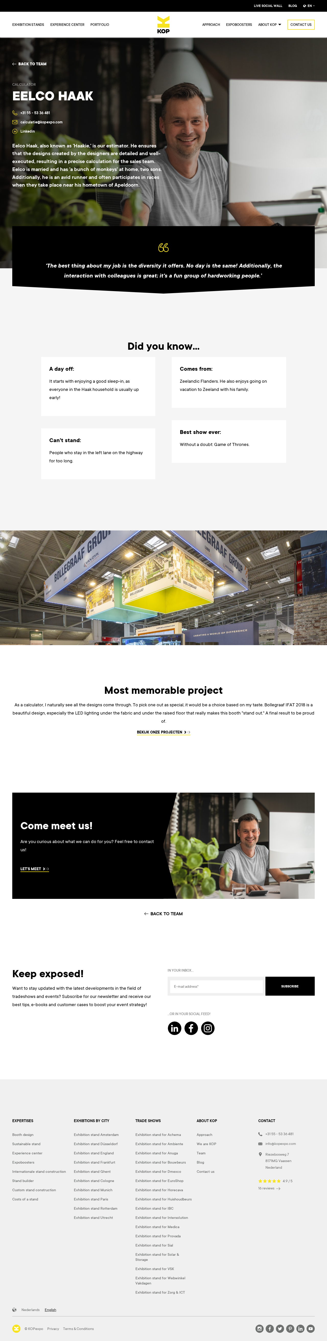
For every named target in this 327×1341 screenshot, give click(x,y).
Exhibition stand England (94, 1153)
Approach (211, 25)
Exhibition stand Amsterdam (96, 1135)
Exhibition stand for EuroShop (159, 1181)
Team (201, 1153)
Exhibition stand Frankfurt (94, 1162)
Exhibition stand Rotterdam (96, 1208)
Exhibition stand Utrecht (93, 1218)
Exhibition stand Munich (93, 1190)
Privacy (53, 1329)
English (50, 1310)
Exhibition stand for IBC (154, 1208)
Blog (292, 6)
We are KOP (206, 1144)
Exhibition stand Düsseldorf (96, 1144)
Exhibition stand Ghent (92, 1171)
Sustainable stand (26, 1144)
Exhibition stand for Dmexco (158, 1171)
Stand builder (23, 1181)
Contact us (301, 25)
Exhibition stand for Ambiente (159, 1144)
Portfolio (99, 25)
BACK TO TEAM (166, 913)
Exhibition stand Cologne (94, 1181)
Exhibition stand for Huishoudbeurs (163, 1199)
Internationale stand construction (39, 1171)
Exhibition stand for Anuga (156, 1153)
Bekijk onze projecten (160, 732)
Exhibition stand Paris (91, 1199)
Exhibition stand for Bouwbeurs (160, 1162)
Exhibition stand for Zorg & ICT (160, 1292)
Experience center (67, 25)
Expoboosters (239, 25)
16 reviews (266, 1188)
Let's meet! (31, 869)
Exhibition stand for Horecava (159, 1190)
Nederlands (30, 1310)
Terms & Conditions (78, 1329)
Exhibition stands (28, 25)
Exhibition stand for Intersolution (161, 1218)
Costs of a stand (25, 1199)
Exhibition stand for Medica (157, 1227)
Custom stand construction (34, 1190)
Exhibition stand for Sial (154, 1245)
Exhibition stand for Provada (158, 1236)
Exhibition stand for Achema (158, 1135)
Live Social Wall (268, 6)
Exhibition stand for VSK (154, 1269)
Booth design (22, 1135)
